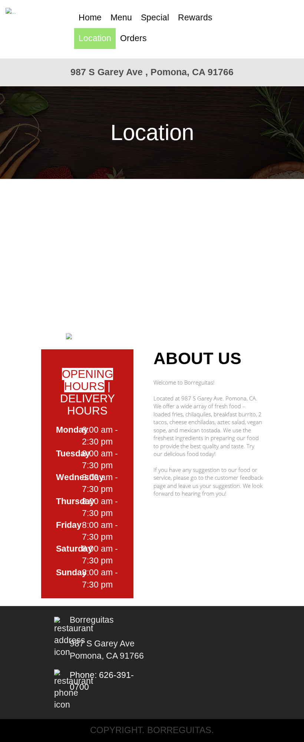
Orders (133, 38)
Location (95, 38)
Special (155, 17)
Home (90, 17)
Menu (121, 17)
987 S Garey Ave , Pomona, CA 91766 (152, 72)
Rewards (195, 17)
